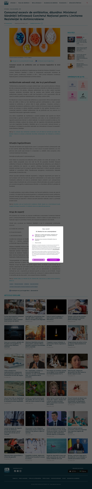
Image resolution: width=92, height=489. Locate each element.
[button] (46, 243)
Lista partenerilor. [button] (56, 249)
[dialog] (46, 244)
